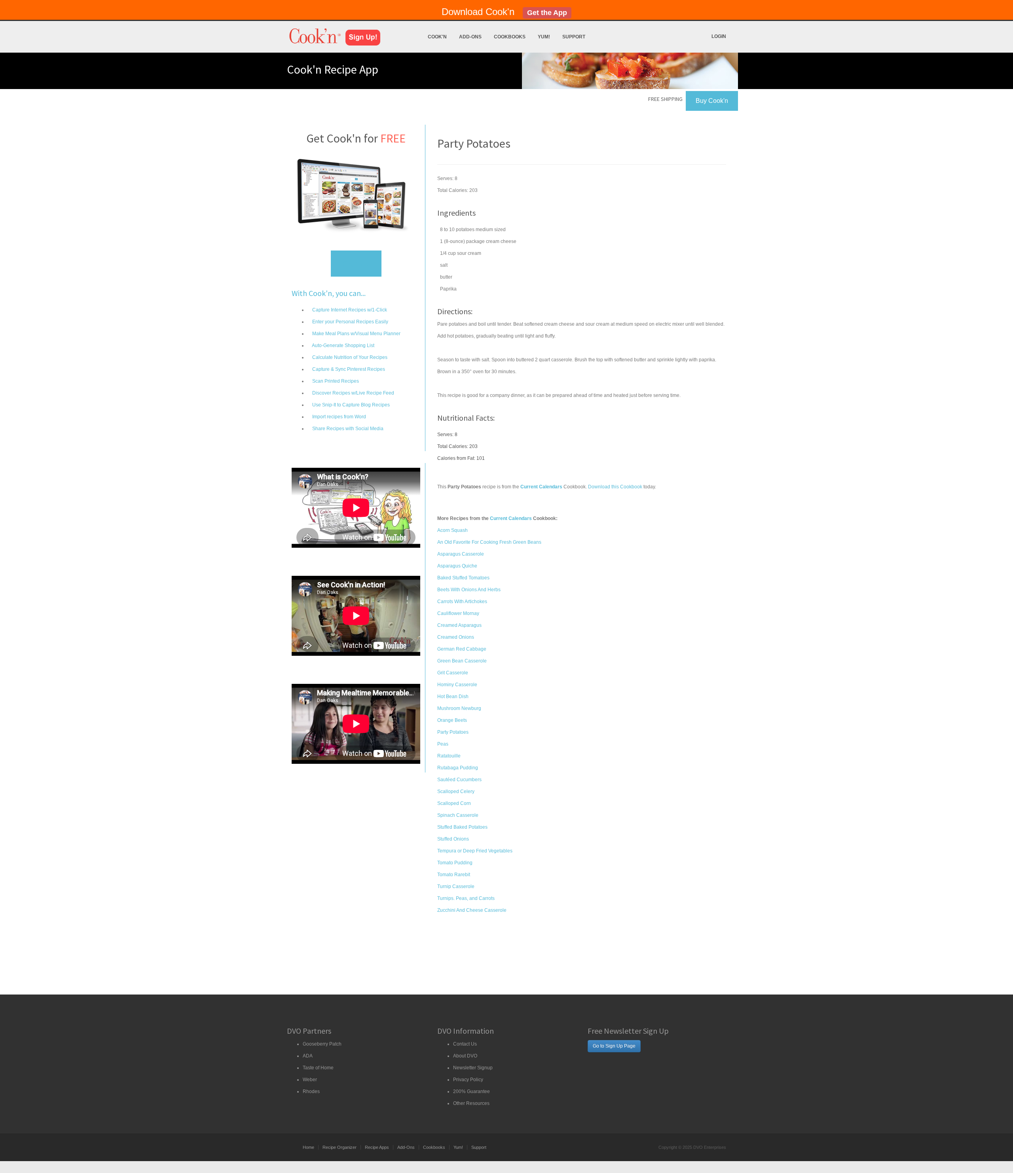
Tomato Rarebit (453, 874)
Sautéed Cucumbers (459, 779)
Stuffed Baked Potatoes (462, 827)
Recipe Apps (377, 1147)
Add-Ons (470, 37)
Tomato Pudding (454, 863)
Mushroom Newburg (459, 708)
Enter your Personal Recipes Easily (349, 322)
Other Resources (471, 1103)
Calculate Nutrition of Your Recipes (349, 357)
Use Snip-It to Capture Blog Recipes (350, 405)
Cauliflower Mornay (458, 613)
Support (573, 37)
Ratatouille (449, 756)
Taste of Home (318, 1068)
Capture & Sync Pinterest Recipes (348, 369)
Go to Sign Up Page (614, 1046)
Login (718, 36)
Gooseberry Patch (322, 1044)
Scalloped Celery (455, 791)
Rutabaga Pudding (457, 768)
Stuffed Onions (453, 839)
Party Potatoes (453, 732)
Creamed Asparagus (459, 625)
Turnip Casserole (455, 886)
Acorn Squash (452, 530)
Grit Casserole (452, 673)
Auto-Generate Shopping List (342, 345)
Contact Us (465, 1044)
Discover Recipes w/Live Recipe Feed (352, 393)
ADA (308, 1056)
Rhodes (311, 1091)
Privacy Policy (468, 1079)
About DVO (465, 1056)
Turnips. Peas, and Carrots (466, 898)
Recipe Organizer (339, 1147)
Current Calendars (511, 518)
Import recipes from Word (338, 416)
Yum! (544, 37)
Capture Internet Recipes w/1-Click (349, 310)
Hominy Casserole (457, 684)
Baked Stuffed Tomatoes (463, 578)
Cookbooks (509, 37)
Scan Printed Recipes (335, 381)
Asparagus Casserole (460, 554)
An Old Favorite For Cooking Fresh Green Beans (489, 542)
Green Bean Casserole (462, 661)
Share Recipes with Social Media (347, 428)
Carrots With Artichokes (462, 601)
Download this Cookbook (615, 487)
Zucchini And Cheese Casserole (471, 910)
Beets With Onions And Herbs (469, 589)
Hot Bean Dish (453, 696)
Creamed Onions (455, 637)
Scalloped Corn (454, 803)
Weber (310, 1079)
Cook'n (437, 37)
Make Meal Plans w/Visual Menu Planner (355, 333)
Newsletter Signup (473, 1068)
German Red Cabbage (461, 649)
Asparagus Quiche (457, 566)
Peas (442, 744)
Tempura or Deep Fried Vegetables (474, 851)
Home (308, 1147)
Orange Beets (452, 720)
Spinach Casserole (457, 815)
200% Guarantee (471, 1091)
